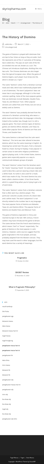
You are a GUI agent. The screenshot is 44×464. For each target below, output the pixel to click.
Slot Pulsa (5, 311)
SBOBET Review (22, 272)
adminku (8, 44)
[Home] (3, 23)
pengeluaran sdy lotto (9, 419)
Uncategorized (11, 47)
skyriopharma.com (14, 9)
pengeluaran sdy (7, 389)
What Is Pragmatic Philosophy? (22, 287)
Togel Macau (14, 458)
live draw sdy (6, 414)
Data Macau (30, 458)
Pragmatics (22, 258)
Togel (22, 458)
